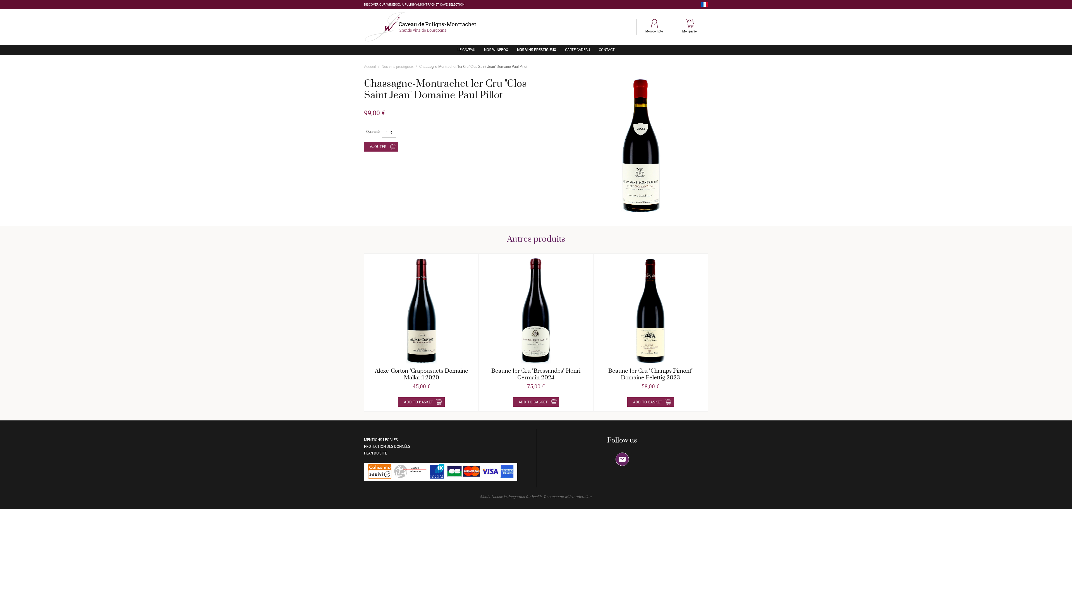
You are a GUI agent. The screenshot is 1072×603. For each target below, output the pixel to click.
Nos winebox (496, 49)
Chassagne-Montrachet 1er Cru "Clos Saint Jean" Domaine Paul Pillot (473, 66)
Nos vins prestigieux (539, 49)
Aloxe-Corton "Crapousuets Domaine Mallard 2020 (421, 374)
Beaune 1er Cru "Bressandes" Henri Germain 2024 (535, 374)
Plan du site (375, 453)
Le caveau (466, 49)
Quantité (373, 131)
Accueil (370, 66)
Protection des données (387, 446)
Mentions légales (381, 439)
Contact (607, 49)
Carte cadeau (577, 49)
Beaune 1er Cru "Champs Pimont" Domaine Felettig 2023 (650, 374)
